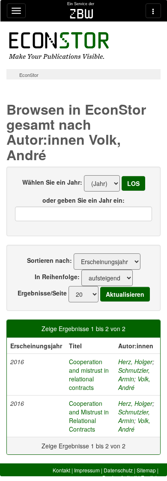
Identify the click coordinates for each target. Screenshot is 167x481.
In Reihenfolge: (57, 276)
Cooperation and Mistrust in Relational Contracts (89, 416)
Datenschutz (118, 470)
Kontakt (61, 470)
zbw (81, 14)
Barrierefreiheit (119, 477)
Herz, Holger (135, 361)
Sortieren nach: (49, 260)
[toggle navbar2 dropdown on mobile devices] (153, 10)
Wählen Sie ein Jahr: (52, 182)
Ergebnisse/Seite (42, 293)
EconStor (29, 74)
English (149, 477)
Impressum (87, 470)
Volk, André (134, 383)
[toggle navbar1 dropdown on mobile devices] (16, 10)
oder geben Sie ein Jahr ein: (83, 200)
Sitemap (146, 470)
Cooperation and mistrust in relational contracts (89, 374)
